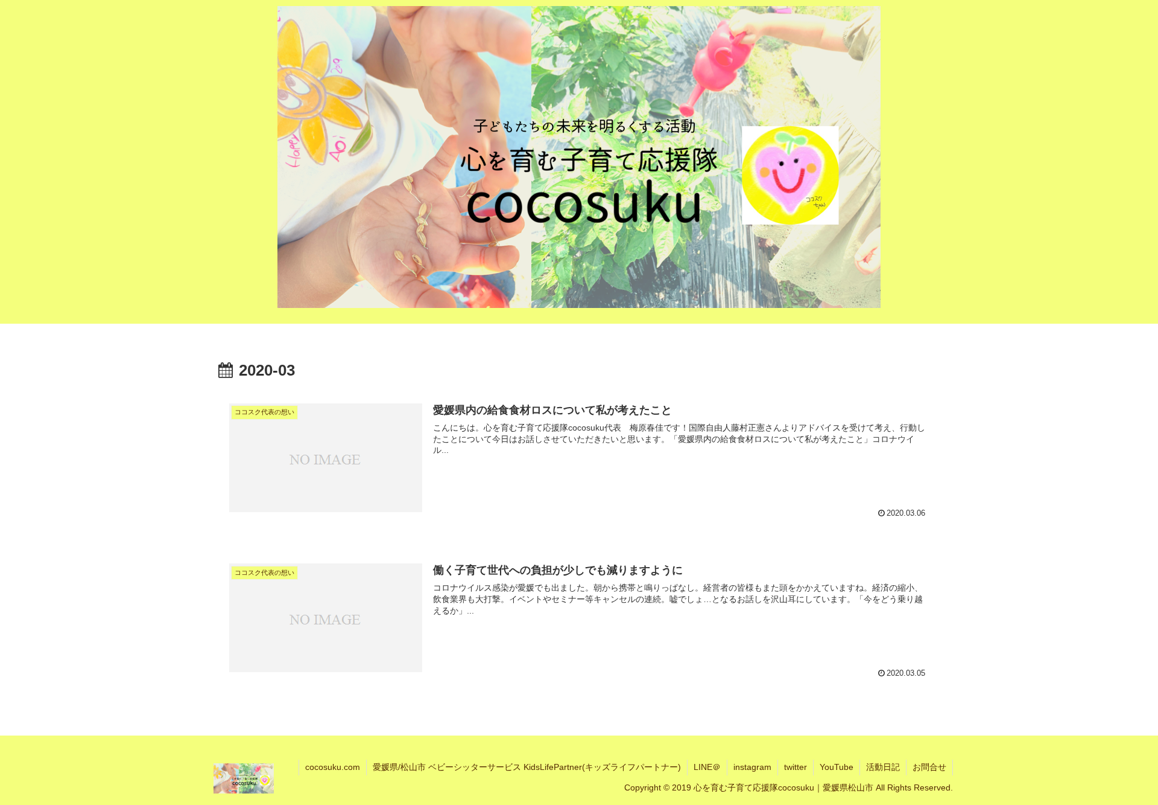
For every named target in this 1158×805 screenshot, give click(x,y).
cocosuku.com (332, 767)
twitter (795, 767)
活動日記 (883, 767)
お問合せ (929, 767)
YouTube (836, 767)
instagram (752, 767)
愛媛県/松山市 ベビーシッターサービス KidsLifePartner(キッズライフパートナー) (527, 767)
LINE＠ (707, 767)
